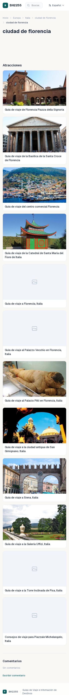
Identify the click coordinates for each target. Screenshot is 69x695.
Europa (17, 17)
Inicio (5, 17)
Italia (27, 17)
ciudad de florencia (45, 17)
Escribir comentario (14, 675)
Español (56, 5)
